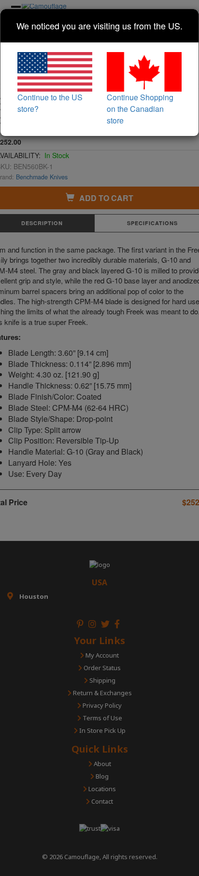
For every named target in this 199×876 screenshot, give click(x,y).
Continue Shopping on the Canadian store (140, 108)
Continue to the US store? (50, 103)
